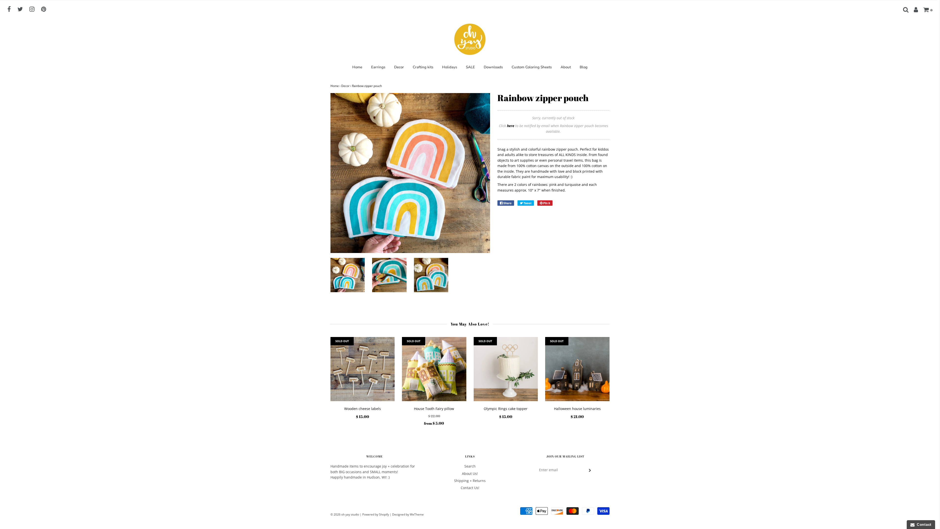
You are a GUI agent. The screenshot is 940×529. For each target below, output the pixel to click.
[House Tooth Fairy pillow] (434, 369)
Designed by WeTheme (408, 514)
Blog (584, 67)
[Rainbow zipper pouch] (347, 275)
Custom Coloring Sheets (532, 67)
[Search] (903, 9)
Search (470, 466)
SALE (470, 67)
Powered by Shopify (375, 514)
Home (357, 67)
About (566, 67)
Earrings (378, 67)
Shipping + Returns (470, 480)
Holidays (449, 67)
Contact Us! (470, 487)
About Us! (470, 473)
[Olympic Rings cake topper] (506, 369)
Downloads (493, 67)
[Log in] (913, 9)
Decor (399, 67)
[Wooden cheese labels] (362, 369)
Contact (923, 524)
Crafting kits (423, 67)
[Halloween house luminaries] (577, 369)
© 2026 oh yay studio (344, 514)
